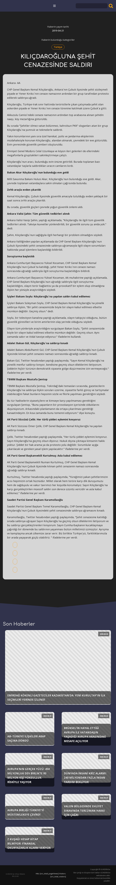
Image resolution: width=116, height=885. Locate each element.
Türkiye (58, 47)
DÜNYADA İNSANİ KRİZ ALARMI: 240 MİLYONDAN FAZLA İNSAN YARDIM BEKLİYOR (85, 777)
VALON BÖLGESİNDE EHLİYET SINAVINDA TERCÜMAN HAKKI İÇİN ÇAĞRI (84, 810)
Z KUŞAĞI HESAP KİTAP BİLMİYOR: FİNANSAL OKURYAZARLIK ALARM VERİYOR (29, 843)
